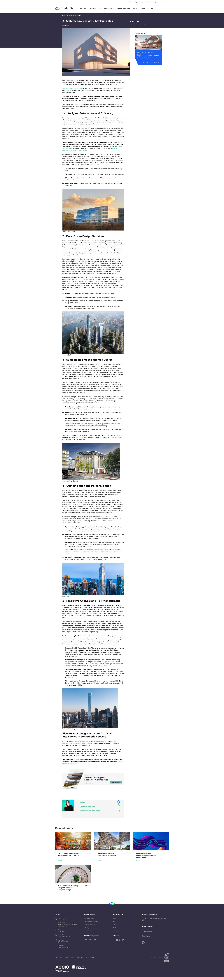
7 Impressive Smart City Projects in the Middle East (106, 854)
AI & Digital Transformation (91, 931)
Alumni (130, 2)
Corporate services (144, 2)
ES (162, 2)
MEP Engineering (89, 928)
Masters (83, 8)
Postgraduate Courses (90, 939)
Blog (135, 2)
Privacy (61, 957)
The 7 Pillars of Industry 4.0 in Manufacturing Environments (68, 854)
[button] (152, 9)
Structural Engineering (90, 924)
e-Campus (154, 2)
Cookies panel (80, 957)
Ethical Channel (89, 957)
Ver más (60, 860)
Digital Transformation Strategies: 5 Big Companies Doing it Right (146, 855)
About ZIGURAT (117, 931)
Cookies (67, 957)
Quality (73, 957)
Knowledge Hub (123, 8)
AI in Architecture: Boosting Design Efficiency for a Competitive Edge (68, 888)
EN (165, 2)
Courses (93, 8)
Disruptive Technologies (73, 15)
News (114, 918)
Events (115, 924)
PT (168, 2)
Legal (56, 957)
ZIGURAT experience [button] (106, 8)
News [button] (135, 8)
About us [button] (144, 8)
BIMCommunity (117, 928)
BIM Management (89, 918)
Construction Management (91, 921)
